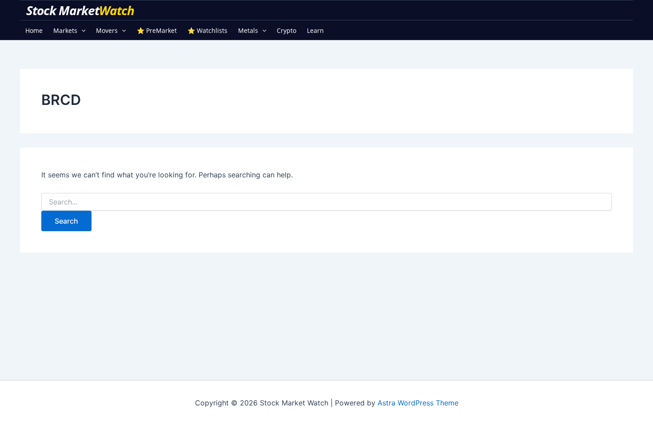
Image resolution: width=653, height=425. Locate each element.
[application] (81, 30)
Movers (107, 30)
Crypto (286, 30)
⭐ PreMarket (157, 30)
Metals (248, 30)
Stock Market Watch (81, 10)
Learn (315, 30)
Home (34, 30)
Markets (65, 30)
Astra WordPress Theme (418, 402)
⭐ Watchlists (207, 30)
